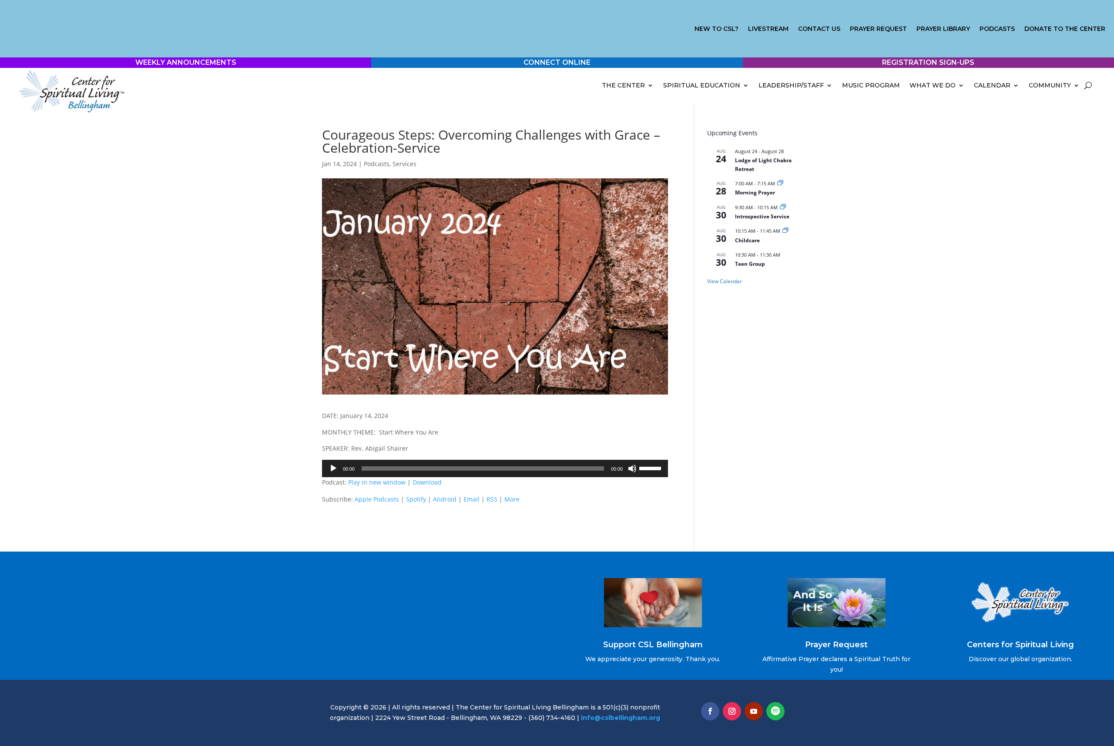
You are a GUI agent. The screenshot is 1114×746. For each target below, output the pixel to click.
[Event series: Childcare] (785, 230)
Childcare (747, 240)
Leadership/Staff (791, 85)
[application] (495, 468)
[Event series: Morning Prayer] (780, 183)
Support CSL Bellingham (653, 644)
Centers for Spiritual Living (1020, 644)
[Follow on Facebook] (710, 711)
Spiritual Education (701, 85)
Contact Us (819, 29)
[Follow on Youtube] (754, 711)
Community (1050, 85)
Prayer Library (943, 29)
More (512, 499)
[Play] (333, 468)
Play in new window (377, 482)
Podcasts (997, 29)
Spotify (416, 499)
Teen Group (750, 264)
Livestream (768, 29)
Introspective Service (762, 216)
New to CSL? (716, 29)
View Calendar (724, 281)
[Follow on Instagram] (732, 711)
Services (404, 164)
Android (444, 499)
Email (471, 499)
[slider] (651, 467)
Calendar (992, 85)
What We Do (932, 85)
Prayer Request (878, 29)
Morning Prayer (755, 192)
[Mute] (632, 468)
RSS (492, 499)
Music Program (871, 85)
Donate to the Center (1064, 29)
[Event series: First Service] (783, 207)
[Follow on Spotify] (775, 711)
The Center (623, 85)
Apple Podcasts (377, 499)
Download (427, 482)
